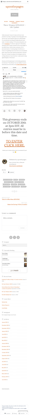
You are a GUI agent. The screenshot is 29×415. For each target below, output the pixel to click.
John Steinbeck (5, 254)
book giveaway (8, 179)
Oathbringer (5, 258)
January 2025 (4, 322)
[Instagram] (10, 237)
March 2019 (4, 373)
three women (15, 186)
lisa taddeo (7, 186)
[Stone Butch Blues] (25, 266)
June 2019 (4, 364)
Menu (15, 14)
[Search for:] (14, 245)
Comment (22, 228)
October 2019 (5, 352)
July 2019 (4, 361)
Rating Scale (4, 302)
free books (6, 184)
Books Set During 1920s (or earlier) (17, 203)
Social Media (4, 308)
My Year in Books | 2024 (7, 284)
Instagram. (7, 43)
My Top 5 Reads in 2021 (7, 291)
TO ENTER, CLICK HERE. (14, 143)
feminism (11, 21)
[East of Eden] (25, 256)
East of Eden (5, 253)
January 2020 (4, 343)
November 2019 (5, 349)
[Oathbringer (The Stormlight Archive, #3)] (25, 261)
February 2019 (5, 376)
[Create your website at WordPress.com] (14, 1)
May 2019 (4, 367)
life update (21, 184)
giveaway (14, 184)
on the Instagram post (21, 64)
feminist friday (20, 21)
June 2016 (4, 379)
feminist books (9, 182)
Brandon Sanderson (6, 259)
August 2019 (4, 358)
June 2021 (4, 334)
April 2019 (4, 370)
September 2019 (5, 355)
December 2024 (5, 325)
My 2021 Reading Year (6, 294)
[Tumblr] (18, 237)
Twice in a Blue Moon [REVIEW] (11, 198)
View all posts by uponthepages (15, 165)
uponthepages (14, 6)
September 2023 (5, 328)
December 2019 (5, 346)
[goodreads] (14, 237)
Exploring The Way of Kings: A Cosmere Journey (12, 279)
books (6, 21)
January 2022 (4, 331)
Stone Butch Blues (6, 263)
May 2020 (4, 340)
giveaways (14, 22)
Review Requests (5, 305)
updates (23, 186)
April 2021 (4, 337)
